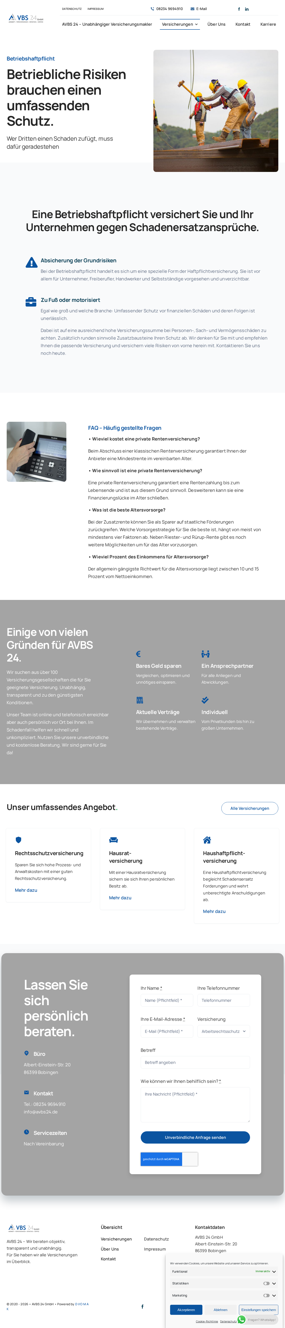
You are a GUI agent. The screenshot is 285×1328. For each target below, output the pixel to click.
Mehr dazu (26, 890)
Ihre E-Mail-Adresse (163, 1019)
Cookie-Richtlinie (207, 1321)
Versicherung (211, 1019)
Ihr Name (151, 988)
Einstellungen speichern (258, 1310)
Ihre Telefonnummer (218, 988)
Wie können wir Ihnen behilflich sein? (181, 1081)
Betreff (148, 1050)
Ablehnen (220, 1310)
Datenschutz (228, 1321)
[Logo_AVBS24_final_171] (26, 14)
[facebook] (239, 9)
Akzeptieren (186, 1310)
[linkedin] (246, 9)
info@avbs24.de (41, 1112)
